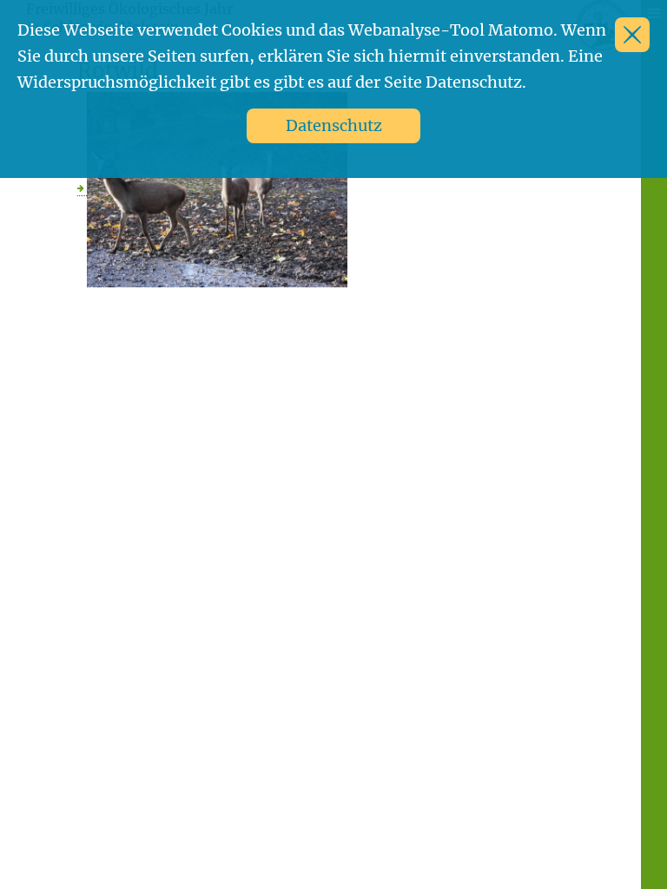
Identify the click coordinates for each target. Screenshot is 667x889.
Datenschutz (334, 125)
